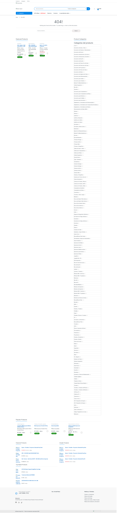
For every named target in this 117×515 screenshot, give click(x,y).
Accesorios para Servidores (79, 100)
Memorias (76, 278)
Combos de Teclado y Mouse (80, 181)
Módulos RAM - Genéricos (79, 291)
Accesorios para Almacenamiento (80, 76)
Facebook (18, 1)
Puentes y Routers (77, 339)
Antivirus (75, 113)
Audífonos (76, 115)
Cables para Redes (78, 152)
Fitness (75, 227)
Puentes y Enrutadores (78, 337)
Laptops (75, 269)
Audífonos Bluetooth (78, 117)
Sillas (75, 354)
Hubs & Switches (31, 43)
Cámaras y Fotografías (78, 174)
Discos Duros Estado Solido (79, 203)
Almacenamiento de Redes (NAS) (80, 109)
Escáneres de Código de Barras (80, 220)
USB (75, 326)
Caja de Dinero (77, 157)
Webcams (76, 414)
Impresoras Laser (77, 247)
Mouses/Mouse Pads (78, 321)
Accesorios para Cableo (79, 78)
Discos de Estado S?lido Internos (80, 198)
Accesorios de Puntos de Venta (80, 69)
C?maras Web (76, 144)
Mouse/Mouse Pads (78, 300)
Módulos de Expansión (78, 286)
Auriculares (76, 124)
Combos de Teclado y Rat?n (79, 183)
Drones (75, 209)
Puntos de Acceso (77, 341)
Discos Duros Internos (78, 207)
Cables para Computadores (79, 150)
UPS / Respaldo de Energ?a (79, 400)
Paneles (75, 306)
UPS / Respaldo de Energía (79, 403)
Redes (75, 343)
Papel (75, 313)
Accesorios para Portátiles (79, 98)
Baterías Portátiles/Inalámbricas (80, 82)
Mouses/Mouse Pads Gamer (79, 236)
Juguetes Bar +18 (77, 258)
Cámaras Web (77, 172)
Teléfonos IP (76, 394)
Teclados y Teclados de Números (81, 389)
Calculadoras (76, 161)
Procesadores (77, 330)
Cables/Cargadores (78, 85)
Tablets (75, 378)
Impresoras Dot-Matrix (78, 242)
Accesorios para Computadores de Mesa (82, 93)
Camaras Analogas (77, 163)
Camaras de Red (77, 170)
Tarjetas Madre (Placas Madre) (80, 383)
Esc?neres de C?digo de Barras (80, 216)
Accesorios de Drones (78, 52)
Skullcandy (76, 363)
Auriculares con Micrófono (79, 319)
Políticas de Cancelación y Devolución (91, 501)
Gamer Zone (76, 234)
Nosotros (49, 13)
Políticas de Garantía (88, 496)
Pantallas (76, 311)
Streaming (76, 372)
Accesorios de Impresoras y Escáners (81, 56)
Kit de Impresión (77, 260)
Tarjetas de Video (77, 381)
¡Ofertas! (44, 13)
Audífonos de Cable (78, 120)
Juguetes (76, 256)
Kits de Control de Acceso (79, 262)
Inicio (17, 17)
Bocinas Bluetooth (77, 137)
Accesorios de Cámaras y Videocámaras (82, 50)
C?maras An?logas (77, 139)
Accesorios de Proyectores (79, 67)
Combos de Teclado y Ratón (79, 185)
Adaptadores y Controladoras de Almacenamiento (84, 102)
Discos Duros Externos (78, 205)
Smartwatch (76, 367)
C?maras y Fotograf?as (78, 146)
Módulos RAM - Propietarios (79, 293)
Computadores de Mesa (79, 190)
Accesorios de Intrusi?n (78, 58)
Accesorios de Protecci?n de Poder (81, 63)
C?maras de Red (77, 141)
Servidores (19, 43)
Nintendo (76, 196)
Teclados (76, 324)
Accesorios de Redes (78, 72)
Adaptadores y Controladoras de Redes (82, 106)
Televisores (76, 396)
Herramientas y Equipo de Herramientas (82, 238)
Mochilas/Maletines (78, 284)
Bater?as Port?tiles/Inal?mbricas (80, 131)
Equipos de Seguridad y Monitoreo (81, 214)
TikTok (28, 1)
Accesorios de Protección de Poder (81, 65)
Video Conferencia (78, 409)
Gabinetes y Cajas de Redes (79, 231)
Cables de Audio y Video (79, 148)
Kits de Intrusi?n (77, 264)
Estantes (75, 225)
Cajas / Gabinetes (77, 159)
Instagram (23, 1)
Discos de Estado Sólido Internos (80, 201)
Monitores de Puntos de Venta (80, 297)
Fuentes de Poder (77, 229)
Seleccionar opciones (46, 431)
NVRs (75, 304)
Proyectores (42, 43)
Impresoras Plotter (77, 253)
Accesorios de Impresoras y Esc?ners (81, 54)
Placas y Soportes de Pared (79, 328)
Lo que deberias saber (64, 13)
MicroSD (75, 87)
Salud (75, 345)
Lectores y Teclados (78, 271)
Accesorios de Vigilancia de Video (81, 74)
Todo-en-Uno (77, 398)
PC (74, 317)
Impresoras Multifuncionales (79, 249)
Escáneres (76, 218)
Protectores (76, 332)
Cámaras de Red (77, 168)
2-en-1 (75, 45)
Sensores (76, 350)
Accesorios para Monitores (79, 95)
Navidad (75, 302)
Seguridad (76, 348)
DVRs (75, 212)
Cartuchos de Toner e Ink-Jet (80, 177)
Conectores (76, 192)
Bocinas (75, 135)
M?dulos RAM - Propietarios (79, 275)
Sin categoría (76, 356)
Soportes (76, 89)
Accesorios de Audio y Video (80, 47)
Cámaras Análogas (77, 166)
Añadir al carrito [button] (24, 55)
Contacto (55, 13)
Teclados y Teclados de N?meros (80, 387)
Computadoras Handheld (79, 188)
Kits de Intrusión (77, 267)
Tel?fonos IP (76, 392)
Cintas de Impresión (78, 179)
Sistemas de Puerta (78, 359)
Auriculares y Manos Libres (79, 126)
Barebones (76, 128)
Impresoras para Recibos (79, 251)
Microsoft (76, 282)
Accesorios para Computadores (80, 91)
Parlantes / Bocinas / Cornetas (80, 315)
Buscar (76, 30)
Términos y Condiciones (89, 494)
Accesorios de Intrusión (78, 61)
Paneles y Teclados (78, 308)
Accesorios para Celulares (79, 80)
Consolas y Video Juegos (79, 194)
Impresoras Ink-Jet (77, 245)
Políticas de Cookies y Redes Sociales (92, 499)
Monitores (76, 295)
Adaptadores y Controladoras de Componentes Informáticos (86, 104)
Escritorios (76, 223)
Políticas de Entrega (88, 498)
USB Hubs (76, 407)
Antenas (75, 111)
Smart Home (76, 365)
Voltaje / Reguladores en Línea (80, 411)
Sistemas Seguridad (78, 361)
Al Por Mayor (37, 13)
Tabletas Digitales (77, 376)
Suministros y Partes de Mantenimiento (81, 374)
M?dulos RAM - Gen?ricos (79, 273)
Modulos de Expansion (78, 289)
